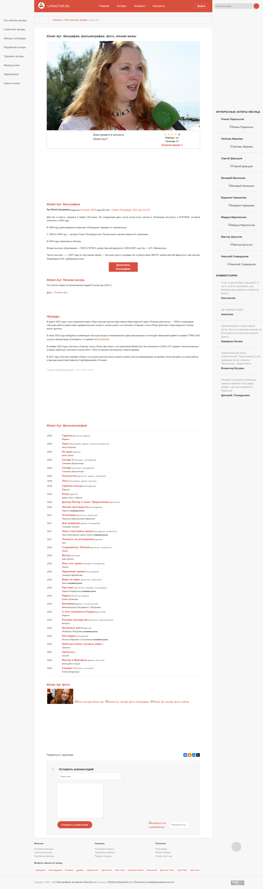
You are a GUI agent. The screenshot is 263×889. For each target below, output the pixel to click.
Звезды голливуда (15, 38)
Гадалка (67, 435)
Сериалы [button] (100, 843)
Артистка (67, 651)
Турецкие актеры (14, 56)
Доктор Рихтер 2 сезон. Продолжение (85, 501)
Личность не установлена (78, 539)
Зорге (65, 443)
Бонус (66, 493)
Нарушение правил (74, 571)
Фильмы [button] (39, 843)
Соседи (66, 467)
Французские (11, 65)
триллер (182, 870)
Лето (65, 480)
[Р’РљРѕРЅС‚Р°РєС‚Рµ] (185, 755)
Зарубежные (11, 74)
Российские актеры (15, 20)
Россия (137, 209)
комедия (40, 870)
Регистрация (161, 849)
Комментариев (171, 144)
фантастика (167, 870)
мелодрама (55, 870)
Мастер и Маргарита (74, 660)
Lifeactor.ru (89, 882)
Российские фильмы (43, 849)
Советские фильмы (43, 852)
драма (80, 870)
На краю (67, 451)
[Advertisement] (123, 171)
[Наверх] (236, 847)
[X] (198, 755)
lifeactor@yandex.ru (120, 882)
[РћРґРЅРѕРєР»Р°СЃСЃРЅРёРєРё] (189, 755)
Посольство (69, 475)
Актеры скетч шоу (164, 856)
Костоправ (68, 635)
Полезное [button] (161, 843)
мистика (120, 870)
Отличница (69, 515)
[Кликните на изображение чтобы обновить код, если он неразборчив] (159, 824)
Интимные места (72, 627)
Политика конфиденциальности (154, 882)
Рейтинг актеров (163, 852)
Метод (66, 555)
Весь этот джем (72, 563)
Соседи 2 (67, 459)
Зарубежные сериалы (105, 852)
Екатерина (102, 339)
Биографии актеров (69, 882)
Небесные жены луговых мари (81, 643)
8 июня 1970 (88, 209)
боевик (69, 870)
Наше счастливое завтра (77, 531)
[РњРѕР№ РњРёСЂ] (194, 755)
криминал (92, 870)
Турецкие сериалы (103, 856)
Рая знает (68, 587)
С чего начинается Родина (78, 611)
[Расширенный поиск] (251, 6)
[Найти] (256, 6)
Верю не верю (71, 579)
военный (152, 870)
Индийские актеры (15, 47)
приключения (136, 870)
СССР (146, 209)
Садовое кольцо (72, 485)
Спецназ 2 (68, 668)
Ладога (66, 595)
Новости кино (12, 83)
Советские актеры (14, 29)
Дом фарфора (71, 523)
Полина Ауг (61, 292)
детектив (106, 870)
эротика (194, 870)
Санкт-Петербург (122, 209)
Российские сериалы (104, 849)
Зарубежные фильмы (44, 856)
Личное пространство (75, 506)
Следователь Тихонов (76, 547)
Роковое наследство (75, 619)
